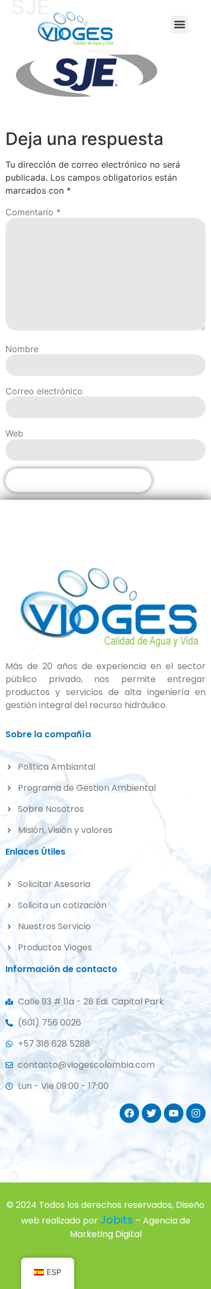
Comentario (33, 212)
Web (14, 433)
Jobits (116, 1219)
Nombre (21, 349)
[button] (179, 25)
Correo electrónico (44, 391)
